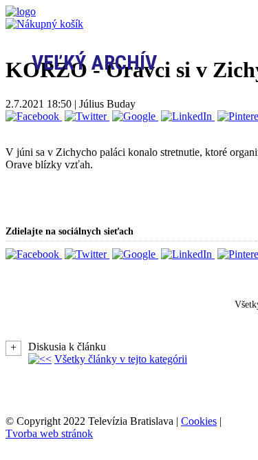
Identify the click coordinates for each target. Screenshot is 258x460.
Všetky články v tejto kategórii (120, 359)
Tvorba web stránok (49, 433)
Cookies (199, 421)
